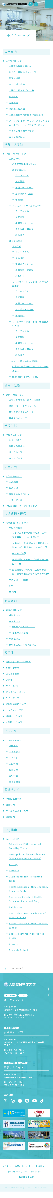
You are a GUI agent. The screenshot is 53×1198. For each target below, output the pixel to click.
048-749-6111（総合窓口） (23, 1014)
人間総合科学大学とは (20, 66)
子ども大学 (18, 553)
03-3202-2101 (16, 1082)
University (15, 943)
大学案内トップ (14, 60)
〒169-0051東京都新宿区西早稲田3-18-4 (18, 1076)
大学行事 (13, 775)
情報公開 (13, 102)
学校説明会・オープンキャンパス (23, 505)
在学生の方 (14, 621)
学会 (11, 592)
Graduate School (18, 950)
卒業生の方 (14, 638)
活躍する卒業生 (17, 446)
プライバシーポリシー (17, 691)
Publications (16, 907)
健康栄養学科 (19, 170)
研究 (11, 585)
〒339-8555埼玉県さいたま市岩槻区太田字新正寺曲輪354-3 (24, 1042)
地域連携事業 (16, 527)
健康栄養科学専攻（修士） (25, 376)
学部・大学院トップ (16, 153)
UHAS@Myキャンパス (23, 626)
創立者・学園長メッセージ (22, 72)
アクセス (10, 679)
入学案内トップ (14, 476)
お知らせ (13, 745)
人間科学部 (14, 158)
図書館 (9, 816)
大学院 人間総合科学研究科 (23, 361)
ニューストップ (13, 740)
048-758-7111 (16, 1050)
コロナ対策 (14, 781)
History (13, 864)
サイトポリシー (14, 685)
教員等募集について (16, 704)
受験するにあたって (19, 493)
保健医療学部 (16, 241)
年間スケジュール (24, 187)
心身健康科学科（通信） (24, 164)
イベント (13, 757)
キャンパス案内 (17, 84)
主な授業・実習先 (24, 193)
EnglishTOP (12, 838)
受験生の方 (14, 615)
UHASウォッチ (13, 710)
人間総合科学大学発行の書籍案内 (26, 114)
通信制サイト (12, 716)
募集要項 (13, 487)
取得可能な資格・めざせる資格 (25, 399)
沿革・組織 (14, 78)
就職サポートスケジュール (22, 405)
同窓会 (9, 804)
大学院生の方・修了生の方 (22, 644)
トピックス (14, 751)
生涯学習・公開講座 (19, 579)
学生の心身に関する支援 (21, 130)
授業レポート (16, 769)
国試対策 (19, 181)
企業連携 (19, 216)
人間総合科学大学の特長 (21, 90)
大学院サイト (12, 722)
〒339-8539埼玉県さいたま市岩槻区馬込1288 (20, 1008)
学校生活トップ (14, 434)
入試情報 (13, 763)
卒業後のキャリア (18, 418)
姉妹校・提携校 (17, 108)
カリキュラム (22, 175)
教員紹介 (13, 96)
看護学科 (16, 246)
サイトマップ (12, 697)
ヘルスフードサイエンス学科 (27, 205)
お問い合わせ (12, 667)
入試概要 (13, 481)
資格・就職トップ (15, 394)
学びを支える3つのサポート (23, 412)
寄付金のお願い (17, 136)
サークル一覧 (16, 452)
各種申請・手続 (20, 632)
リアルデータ (16, 458)
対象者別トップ (14, 610)
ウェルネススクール (16, 810)
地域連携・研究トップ (17, 522)
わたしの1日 (15, 440)
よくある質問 (12, 673)
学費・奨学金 (16, 499)
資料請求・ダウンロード (18, 661)
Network (14, 870)
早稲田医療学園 (14, 798)
